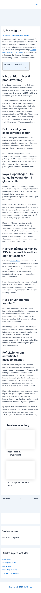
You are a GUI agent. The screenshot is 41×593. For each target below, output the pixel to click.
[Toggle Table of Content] (24, 67)
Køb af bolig (6, 566)
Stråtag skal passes (9, 563)
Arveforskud (6, 559)
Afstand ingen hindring (10, 573)
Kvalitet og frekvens (9, 570)
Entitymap (28, 587)
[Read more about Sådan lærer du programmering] (20, 439)
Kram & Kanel (15, 261)
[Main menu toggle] (36, 4)
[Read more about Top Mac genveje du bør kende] (20, 470)
